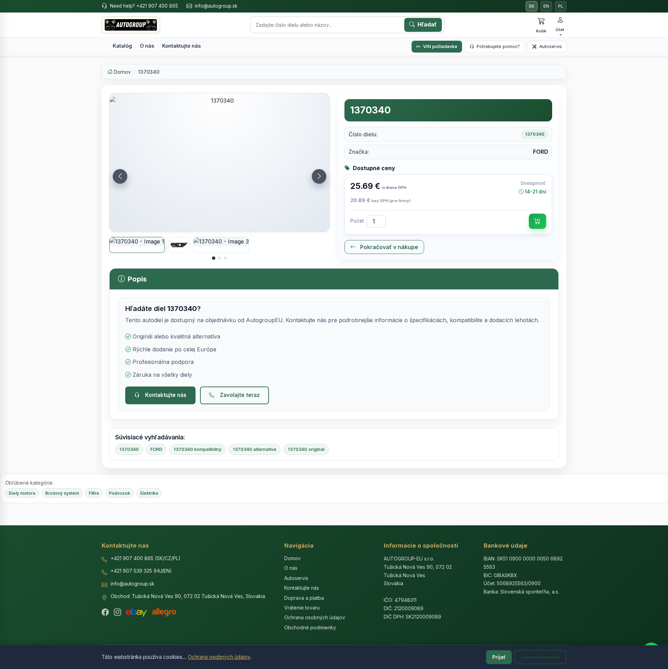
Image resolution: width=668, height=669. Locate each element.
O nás (147, 46)
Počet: (357, 221)
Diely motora (22, 493)
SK (531, 6)
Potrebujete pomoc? (498, 46)
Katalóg (122, 46)
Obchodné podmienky (310, 627)
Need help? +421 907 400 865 (144, 6)
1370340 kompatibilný (197, 449)
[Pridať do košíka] (537, 221)
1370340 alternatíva (254, 449)
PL (560, 6)
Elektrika (149, 493)
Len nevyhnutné (540, 657)
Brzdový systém (62, 493)
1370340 (129, 449)
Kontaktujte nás (181, 46)
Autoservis (550, 46)
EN (546, 6)
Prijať (499, 657)
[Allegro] (164, 612)
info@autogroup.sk (216, 6)
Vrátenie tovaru (302, 608)
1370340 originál (306, 449)
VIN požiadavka (440, 46)
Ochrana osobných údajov (219, 657)
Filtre (94, 493)
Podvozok (119, 493)
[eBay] (136, 612)
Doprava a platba (304, 598)
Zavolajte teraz (240, 395)
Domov (121, 72)
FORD (156, 449)
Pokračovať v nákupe (388, 247)
